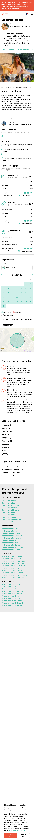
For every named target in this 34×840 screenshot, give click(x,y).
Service (3, 263)
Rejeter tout (24, 835)
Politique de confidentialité (17, 831)
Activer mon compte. (14, 9)
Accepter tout (10, 835)
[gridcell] (26, 284)
